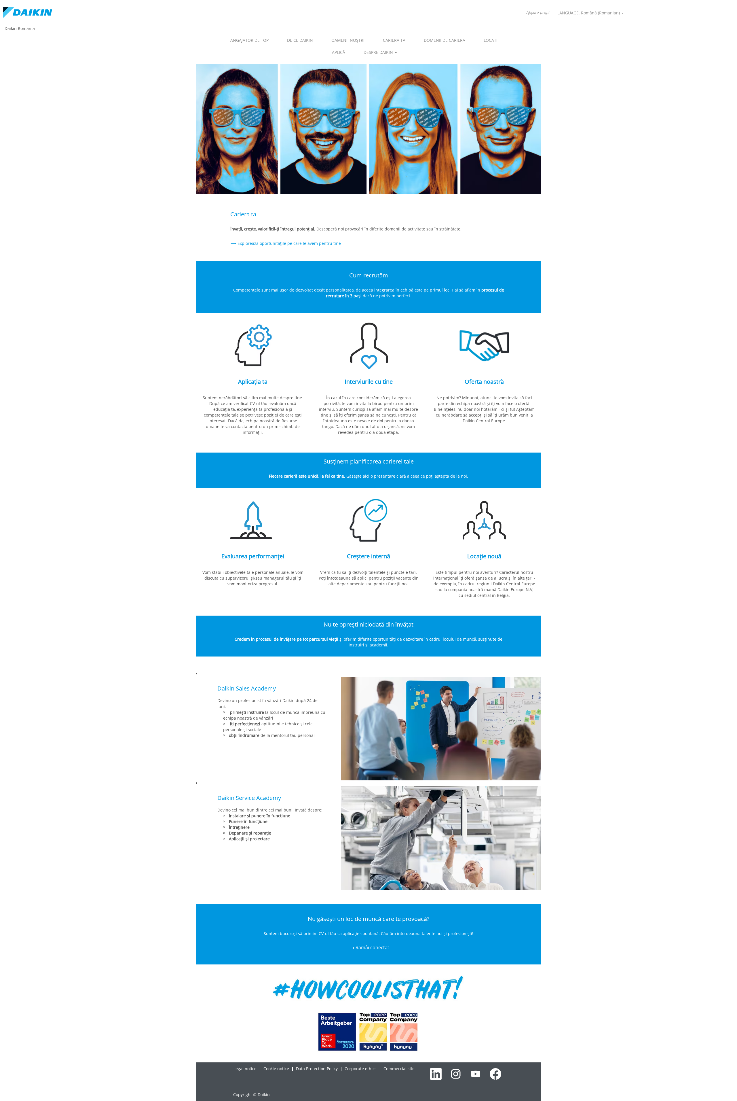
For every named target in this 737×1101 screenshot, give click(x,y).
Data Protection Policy (317, 1068)
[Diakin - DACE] (27, 13)
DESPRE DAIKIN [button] (379, 52)
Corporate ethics (361, 1068)
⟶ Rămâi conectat (368, 947)
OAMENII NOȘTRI (347, 40)
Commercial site (399, 1068)
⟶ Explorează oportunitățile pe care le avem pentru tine (286, 243)
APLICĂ (338, 52)
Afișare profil (538, 12)
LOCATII (491, 40)
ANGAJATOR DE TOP (249, 40)
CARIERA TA (394, 40)
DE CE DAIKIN (300, 40)
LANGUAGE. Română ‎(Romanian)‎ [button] (589, 13)
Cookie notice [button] (276, 1068)
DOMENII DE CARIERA (444, 40)
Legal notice (245, 1068)
